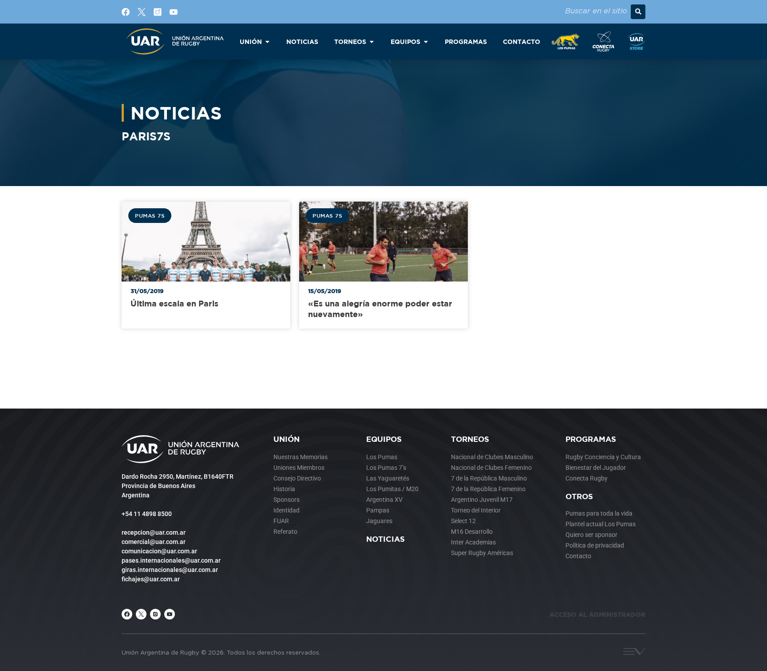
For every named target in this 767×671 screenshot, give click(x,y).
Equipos (384, 439)
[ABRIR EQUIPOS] (426, 41)
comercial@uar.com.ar (154, 541)
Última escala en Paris (174, 303)
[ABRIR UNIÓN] (267, 41)
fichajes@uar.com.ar (151, 579)
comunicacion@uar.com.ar (159, 551)
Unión (286, 439)
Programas (590, 439)
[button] (638, 11)
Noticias (385, 539)
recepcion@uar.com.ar (154, 532)
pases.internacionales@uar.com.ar (171, 560)
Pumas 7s (150, 215)
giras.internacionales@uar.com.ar (170, 569)
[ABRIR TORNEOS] (371, 41)
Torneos (470, 439)
